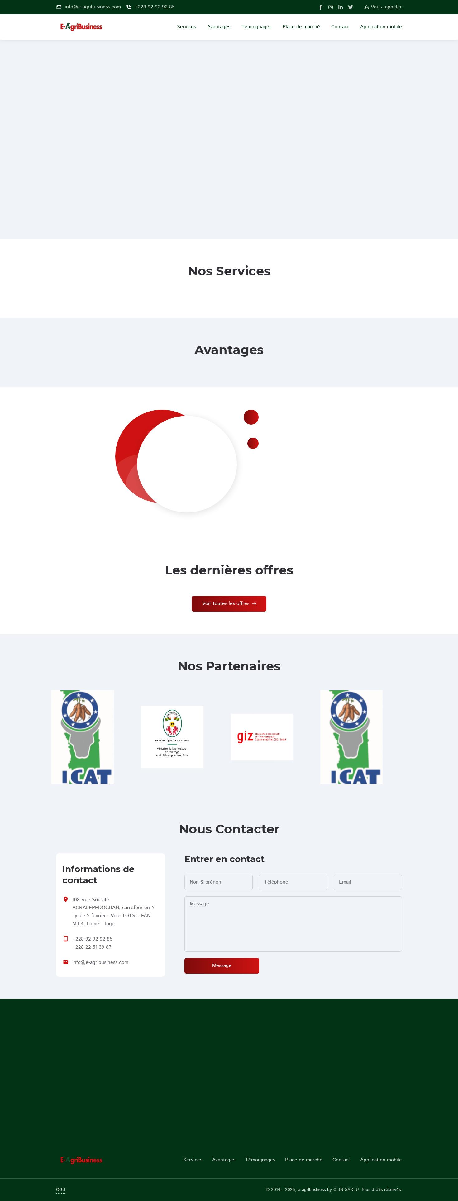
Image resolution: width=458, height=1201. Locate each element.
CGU (60, 1190)
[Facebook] (320, 7)
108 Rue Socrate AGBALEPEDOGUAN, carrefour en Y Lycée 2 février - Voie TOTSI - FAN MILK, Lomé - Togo (113, 911)
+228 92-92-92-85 (92, 939)
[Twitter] (350, 7)
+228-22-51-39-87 (92, 947)
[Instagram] (330, 7)
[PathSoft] (96, 1160)
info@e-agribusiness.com (100, 962)
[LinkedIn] (340, 7)
